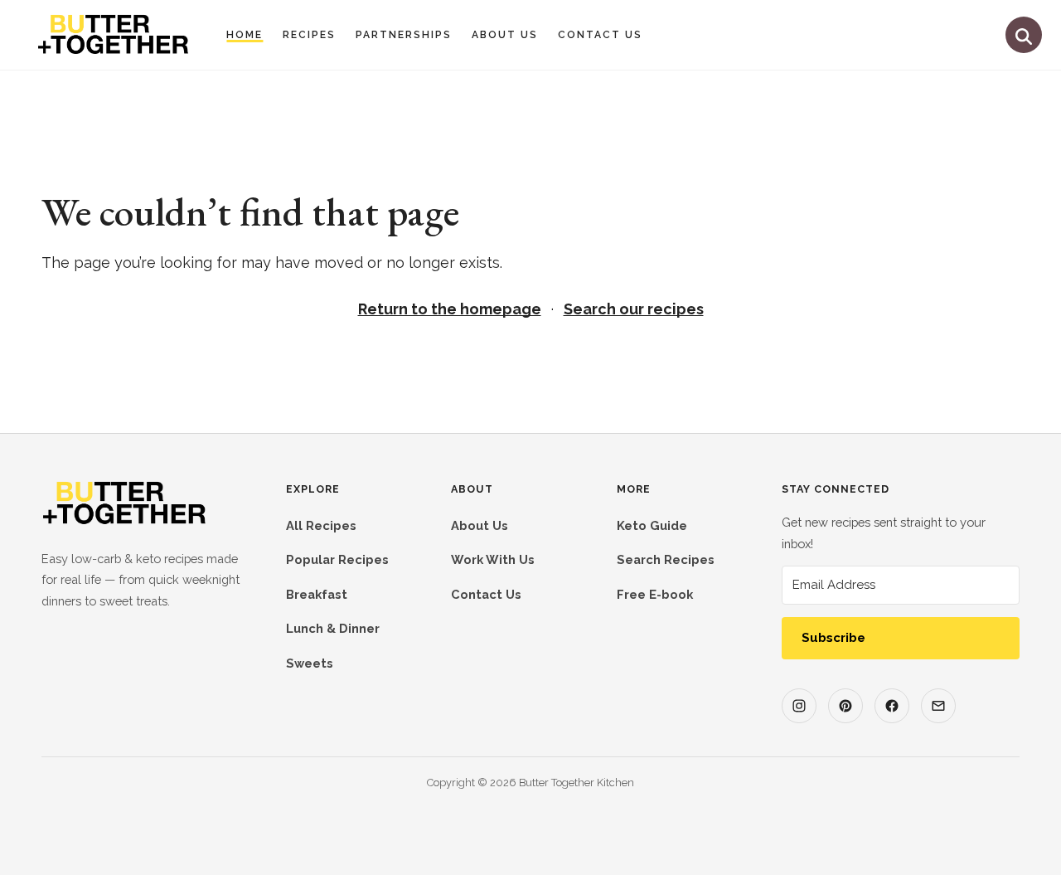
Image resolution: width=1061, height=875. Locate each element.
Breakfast (316, 594)
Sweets (309, 663)
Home (244, 35)
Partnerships (404, 35)
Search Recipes (666, 559)
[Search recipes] (1023, 35)
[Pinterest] (845, 705)
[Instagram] (799, 705)
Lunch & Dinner (333, 628)
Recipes (309, 35)
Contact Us (600, 35)
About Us (505, 35)
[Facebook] (891, 705)
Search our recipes (634, 309)
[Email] (938, 705)
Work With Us (493, 559)
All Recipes (321, 525)
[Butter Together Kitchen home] (124, 521)
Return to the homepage (449, 309)
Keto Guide (652, 525)
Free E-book (655, 594)
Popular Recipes (337, 559)
